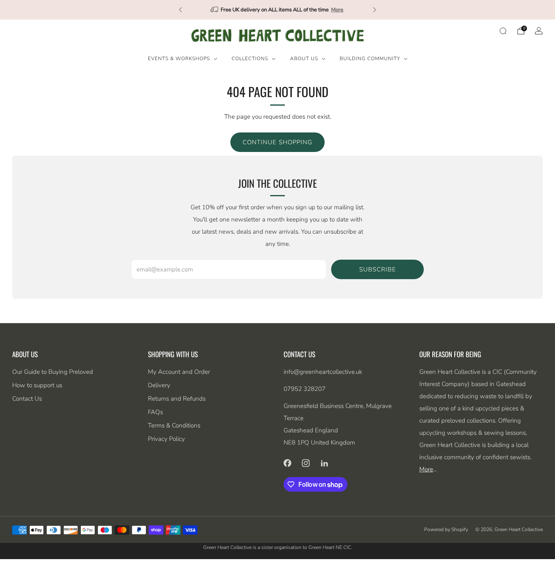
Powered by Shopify (446, 529)
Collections (250, 58)
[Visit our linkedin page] (324, 462)
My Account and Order (179, 372)
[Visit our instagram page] (306, 462)
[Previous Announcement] (180, 9)
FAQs (155, 412)
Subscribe (377, 269)
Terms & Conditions (174, 425)
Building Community (370, 58)
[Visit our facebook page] (287, 462)
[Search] (503, 31)
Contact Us (27, 399)
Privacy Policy (166, 439)
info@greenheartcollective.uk (323, 372)
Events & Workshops (179, 58)
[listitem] (277, 10)
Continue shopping (277, 142)
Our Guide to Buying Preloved (52, 372)
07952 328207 (304, 389)
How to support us (37, 385)
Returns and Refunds (177, 399)
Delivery (159, 385)
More (337, 9)
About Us (304, 58)
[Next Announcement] (374, 9)
